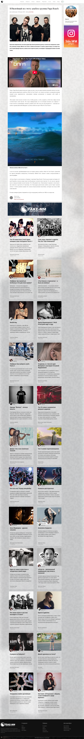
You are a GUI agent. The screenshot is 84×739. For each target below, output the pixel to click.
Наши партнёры (66, 725)
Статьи (33, 1)
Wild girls (44, 728)
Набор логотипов (66, 730)
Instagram (23, 728)
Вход (58, 1)
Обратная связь (66, 727)
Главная (22, 1)
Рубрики (38, 1)
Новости (28, 1)
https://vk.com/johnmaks (19, 199)
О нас (49, 1)
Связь (54, 1)
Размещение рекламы (67, 728)
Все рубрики (45, 725)
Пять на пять (45, 730)
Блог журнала (24, 730)
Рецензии (44, 1)
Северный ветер (45, 731)
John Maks (31, 12)
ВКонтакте (23, 727)
